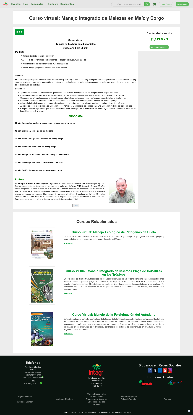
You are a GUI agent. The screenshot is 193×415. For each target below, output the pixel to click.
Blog (25, 4)
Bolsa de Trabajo (128, 399)
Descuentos (67, 4)
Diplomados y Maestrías (96, 399)
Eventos (15, 4)
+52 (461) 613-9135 (33, 374)
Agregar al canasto (159, 47)
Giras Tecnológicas (96, 401)
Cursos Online (96, 396)
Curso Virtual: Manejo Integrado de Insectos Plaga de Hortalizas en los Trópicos (114, 272)
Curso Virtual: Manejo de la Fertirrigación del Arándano (113, 314)
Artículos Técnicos (64, 399)
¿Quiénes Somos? (25, 401)
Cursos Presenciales (96, 394)
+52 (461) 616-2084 (33, 372)
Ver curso (68, 243)
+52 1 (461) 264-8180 (32, 377)
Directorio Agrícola (128, 396)
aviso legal (126, 412)
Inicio (19, 31)
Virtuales (96, 404)
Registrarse (182, 4)
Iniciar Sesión (166, 4)
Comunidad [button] (37, 4)
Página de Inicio (25, 396)
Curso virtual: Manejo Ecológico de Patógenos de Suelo (114, 232)
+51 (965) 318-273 (32, 383)
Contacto (53, 4)
